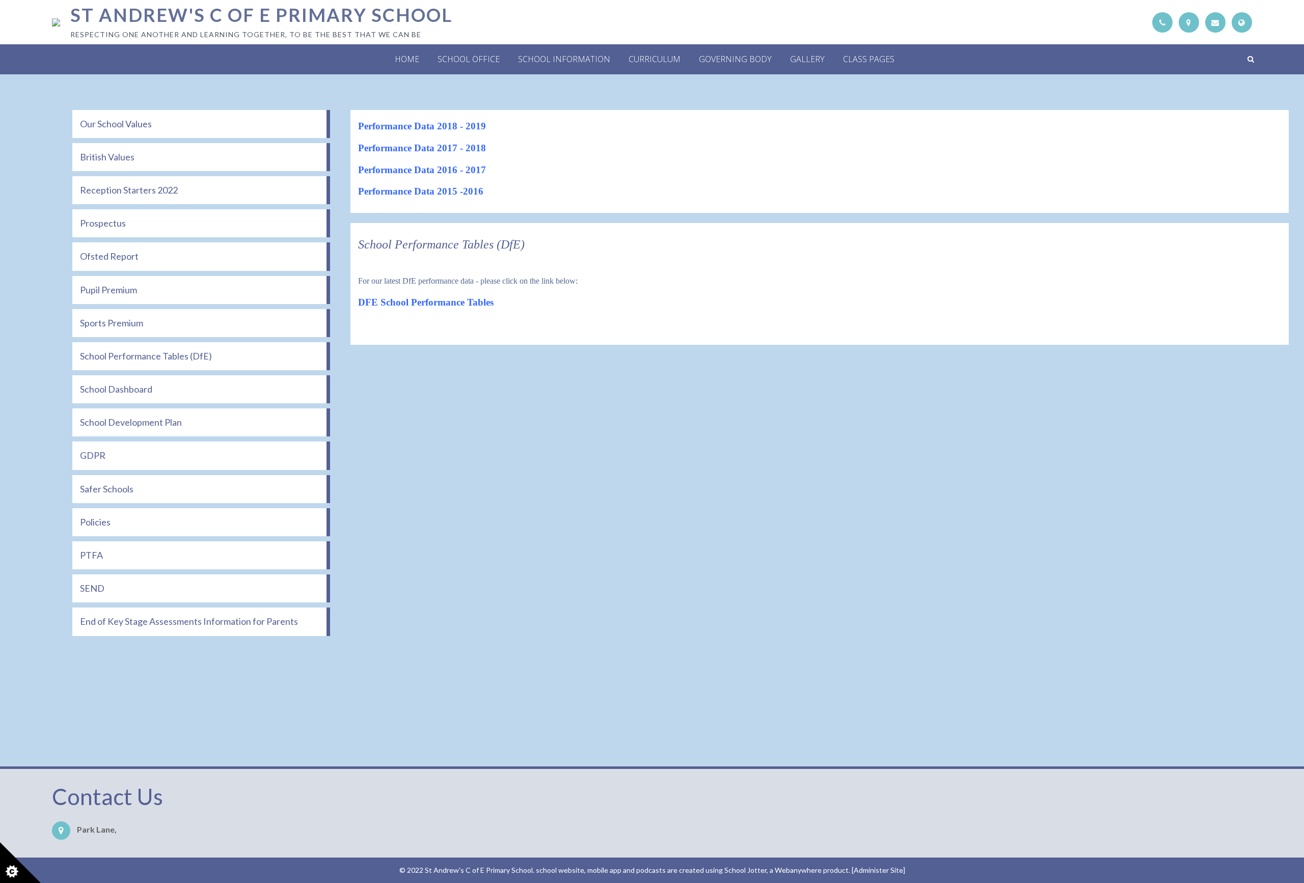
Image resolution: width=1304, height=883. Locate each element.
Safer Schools (106, 488)
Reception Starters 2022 (129, 190)
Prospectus (103, 223)
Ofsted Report (109, 256)
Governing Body (735, 59)
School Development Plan (131, 422)
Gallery (807, 59)
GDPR (92, 455)
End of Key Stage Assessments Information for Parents (189, 621)
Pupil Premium (108, 289)
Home (407, 59)
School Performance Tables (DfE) (146, 356)
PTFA (91, 555)
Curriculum (655, 59)
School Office (469, 59)
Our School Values (116, 123)
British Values (107, 156)
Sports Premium (111, 322)
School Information (564, 59)
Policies (95, 522)
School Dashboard (116, 389)
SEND (92, 588)
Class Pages (868, 59)
